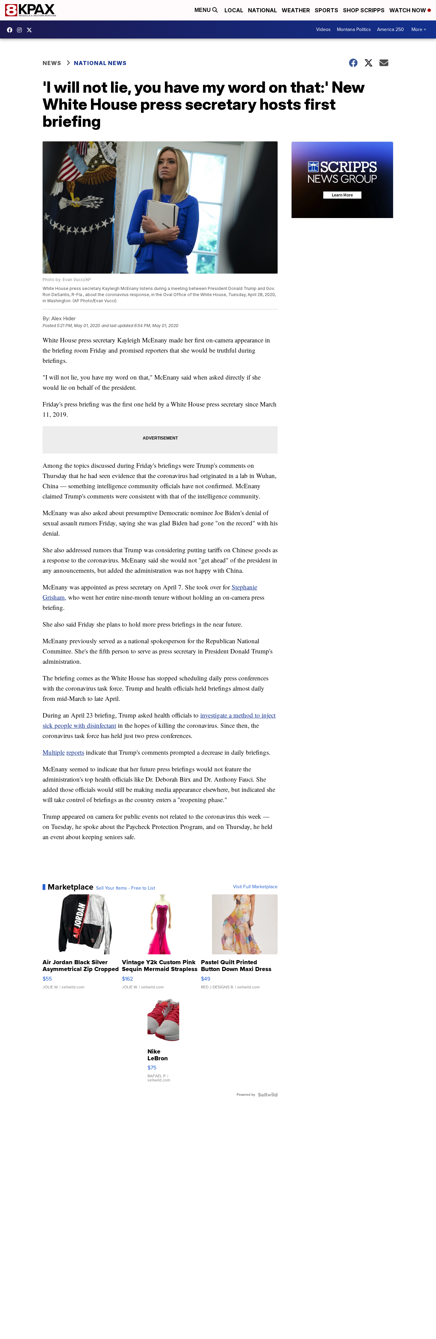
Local (233, 10)
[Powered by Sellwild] (268, 1094)
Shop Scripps (364, 10)
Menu (203, 10)
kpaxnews (31, 30)
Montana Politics (354, 29)
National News (100, 63)
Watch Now (408, 10)
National (262, 10)
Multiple (54, 752)
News (52, 63)
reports (75, 752)
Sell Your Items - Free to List (125, 888)
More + (418, 29)
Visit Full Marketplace (255, 886)
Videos (323, 29)
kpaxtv (11, 30)
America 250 (390, 29)
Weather (296, 10)
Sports (326, 10)
